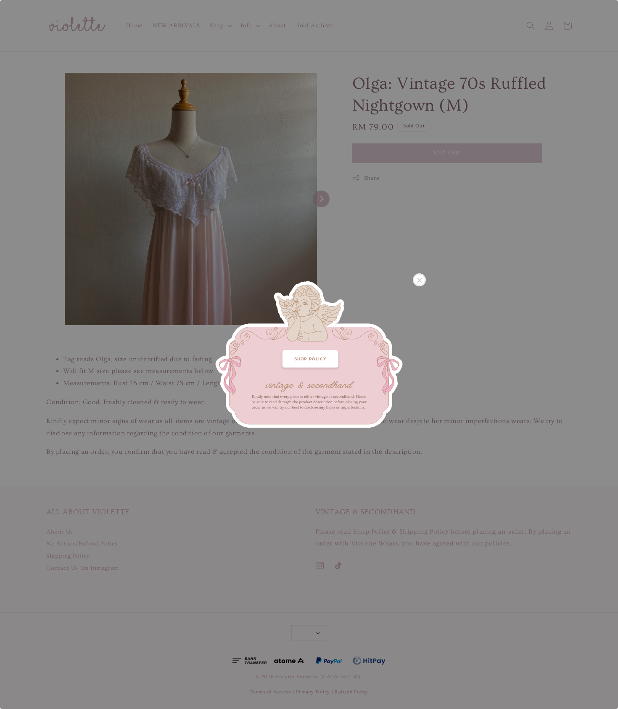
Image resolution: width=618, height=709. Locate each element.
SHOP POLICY (310, 359)
